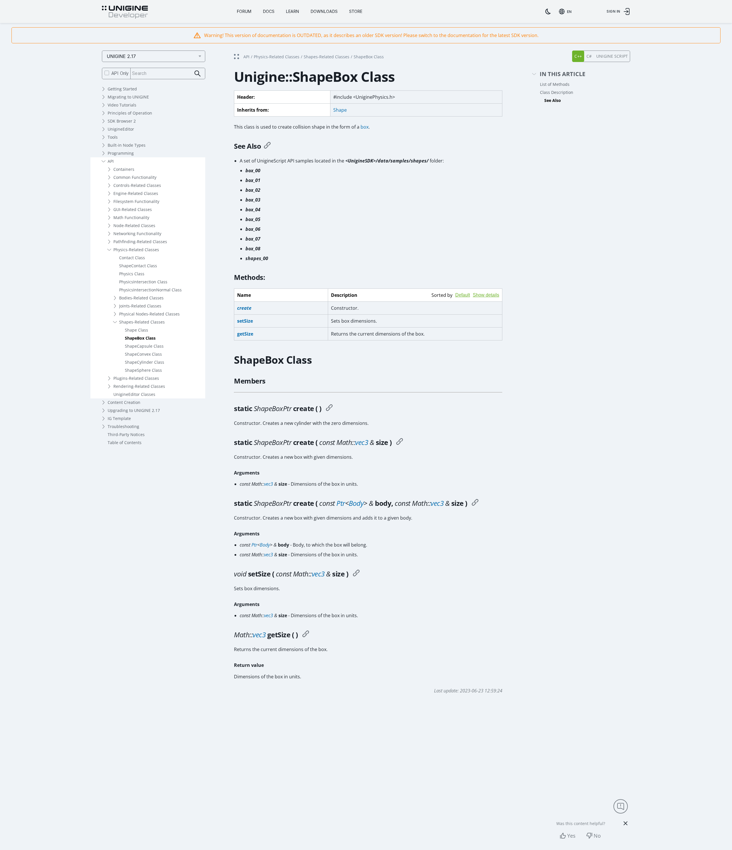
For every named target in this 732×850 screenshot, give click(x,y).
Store (355, 11)
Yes (571, 835)
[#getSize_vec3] (305, 634)
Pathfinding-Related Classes (140, 241)
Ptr (340, 503)
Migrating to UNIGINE (128, 97)
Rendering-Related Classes (139, 386)
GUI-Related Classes (132, 209)
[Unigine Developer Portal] (125, 12)
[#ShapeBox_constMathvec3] (399, 442)
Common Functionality (134, 177)
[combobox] (566, 11)
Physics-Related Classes (136, 249)
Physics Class (131, 273)
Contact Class (132, 257)
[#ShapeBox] (329, 408)
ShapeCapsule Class (144, 346)
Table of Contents (125, 442)
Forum (244, 11)
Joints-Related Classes (140, 306)
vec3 (361, 442)
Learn (292, 11)
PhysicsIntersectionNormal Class (150, 290)
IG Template (119, 418)
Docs (268, 11)
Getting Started (122, 89)
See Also (552, 100)
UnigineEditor (121, 129)
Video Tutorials (122, 105)
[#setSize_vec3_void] (356, 574)
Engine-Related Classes (135, 193)
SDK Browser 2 (122, 121)
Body (356, 503)
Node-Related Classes (134, 225)
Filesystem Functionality (136, 201)
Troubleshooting (123, 426)
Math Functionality (131, 217)
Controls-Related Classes (137, 185)
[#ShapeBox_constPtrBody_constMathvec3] (475, 503)
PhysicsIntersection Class (143, 281)
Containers (123, 169)
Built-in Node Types (127, 145)
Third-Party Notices (126, 434)
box (365, 127)
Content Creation (124, 402)
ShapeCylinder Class (144, 362)
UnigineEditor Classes (134, 394)
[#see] (267, 146)
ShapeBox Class (140, 338)
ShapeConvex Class (143, 354)
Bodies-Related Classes (141, 298)
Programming (121, 153)
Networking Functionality (137, 233)
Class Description (556, 92)
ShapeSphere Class (143, 370)
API (111, 161)
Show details (486, 295)
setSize (245, 321)
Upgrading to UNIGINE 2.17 (134, 410)
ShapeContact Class (138, 265)
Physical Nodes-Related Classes (149, 314)
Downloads (324, 11)
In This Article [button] (562, 74)
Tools (113, 137)
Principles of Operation (130, 113)
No (597, 835)
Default (462, 295)
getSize (245, 334)
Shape (340, 110)
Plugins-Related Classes (136, 378)
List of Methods (555, 84)
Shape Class (136, 330)
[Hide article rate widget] (625, 823)
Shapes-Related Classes (142, 322)
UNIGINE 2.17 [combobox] (121, 56)
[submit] (198, 74)
